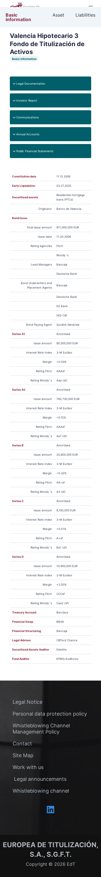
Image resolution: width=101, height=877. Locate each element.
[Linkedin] (50, 809)
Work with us (28, 767)
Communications (27, 117)
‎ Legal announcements (39, 779)
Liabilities (85, 15)
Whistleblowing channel (41, 791)
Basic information (18, 17)
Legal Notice (27, 702)
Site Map (23, 755)
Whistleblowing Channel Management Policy (41, 729)
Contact (22, 743)
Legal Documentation (30, 83)
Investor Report (26, 100)
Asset (58, 15)
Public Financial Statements (34, 151)
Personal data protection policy (50, 714)
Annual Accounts (27, 134)
